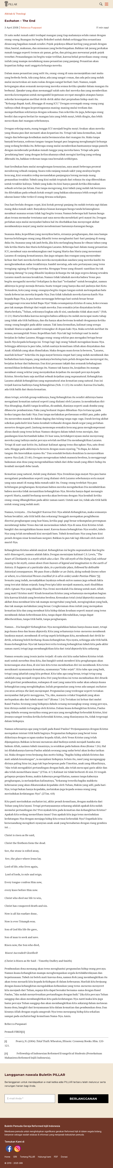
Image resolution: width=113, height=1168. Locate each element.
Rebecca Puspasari (31, 27)
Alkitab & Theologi (15, 13)
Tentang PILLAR (27, 1157)
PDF (56, 1157)
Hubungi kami (44, 1157)
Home (7, 1157)
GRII (15, 1157)
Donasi (64, 1157)
